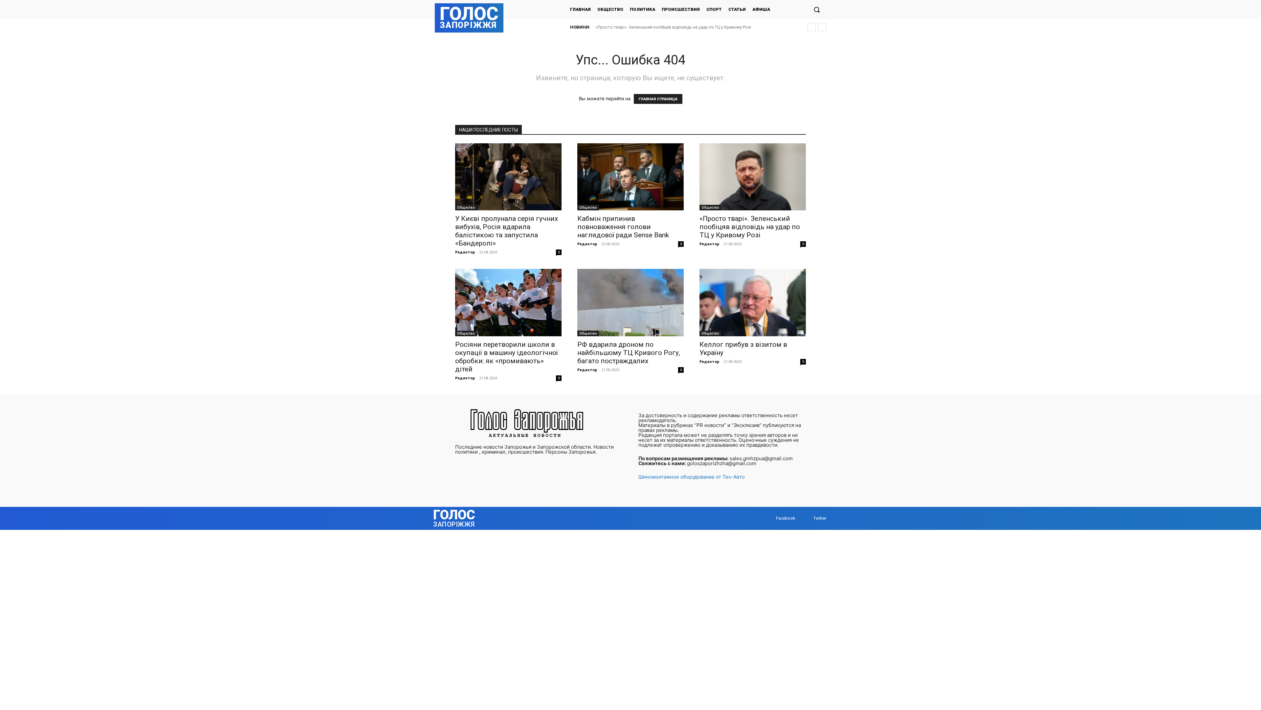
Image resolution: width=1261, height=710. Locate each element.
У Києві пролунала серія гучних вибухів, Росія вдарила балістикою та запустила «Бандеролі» (506, 231)
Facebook (785, 518)
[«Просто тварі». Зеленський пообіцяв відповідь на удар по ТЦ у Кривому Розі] (752, 176)
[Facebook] (769, 518)
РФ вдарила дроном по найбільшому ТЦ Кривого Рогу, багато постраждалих (628, 353)
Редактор (465, 251)
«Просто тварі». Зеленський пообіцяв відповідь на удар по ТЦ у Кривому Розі (749, 227)
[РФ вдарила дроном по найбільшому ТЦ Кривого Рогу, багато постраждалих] (630, 302)
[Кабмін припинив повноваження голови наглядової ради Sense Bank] (630, 176)
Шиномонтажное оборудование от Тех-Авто (691, 477)
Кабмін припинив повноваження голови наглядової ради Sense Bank (623, 227)
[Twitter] (807, 518)
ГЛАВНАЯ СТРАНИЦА (658, 99)
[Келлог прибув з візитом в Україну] (752, 302)
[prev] (811, 27)
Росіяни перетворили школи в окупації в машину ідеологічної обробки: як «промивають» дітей (691, 27)
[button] (816, 9)
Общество (466, 207)
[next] (822, 27)
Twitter (819, 518)
